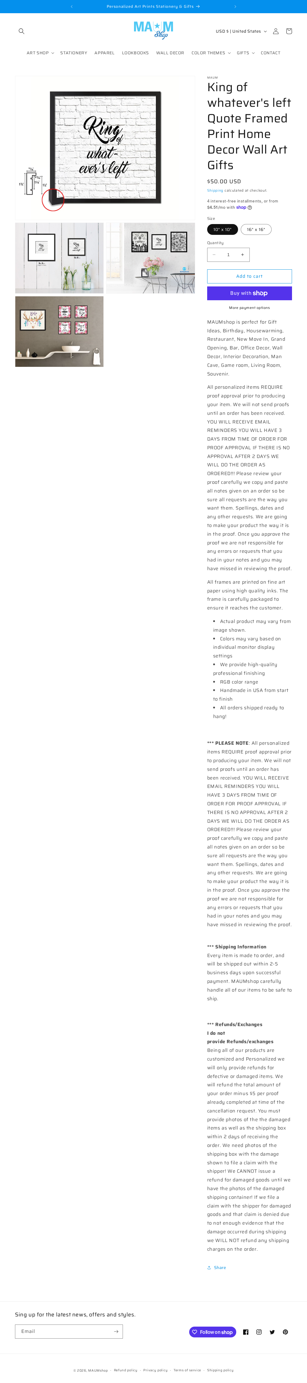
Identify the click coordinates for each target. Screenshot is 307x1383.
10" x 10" (222, 229)
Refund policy (126, 1370)
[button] (21, 31)
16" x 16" (256, 229)
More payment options (249, 307)
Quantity (215, 243)
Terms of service (187, 1370)
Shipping (215, 190)
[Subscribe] (116, 1332)
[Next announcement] (235, 6)
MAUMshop (98, 1370)
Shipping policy (220, 1370)
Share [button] (220, 1267)
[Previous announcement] (71, 6)
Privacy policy (155, 1370)
